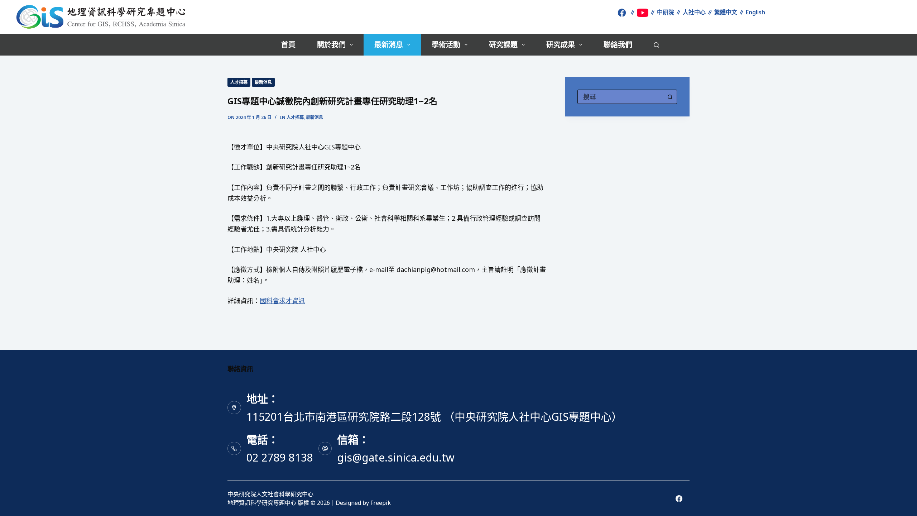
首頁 (288, 44)
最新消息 (388, 44)
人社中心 (694, 12)
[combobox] (620, 97)
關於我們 (331, 44)
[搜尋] (656, 45)
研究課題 (503, 44)
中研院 (665, 12)
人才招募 (239, 82)
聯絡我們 (618, 44)
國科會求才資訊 (282, 300)
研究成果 (560, 44)
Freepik (380, 503)
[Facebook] (679, 498)
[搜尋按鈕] (670, 97)
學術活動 (446, 44)
